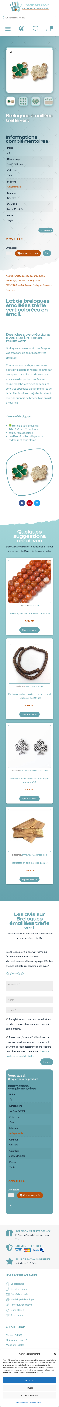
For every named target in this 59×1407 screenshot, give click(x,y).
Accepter (29, 1380)
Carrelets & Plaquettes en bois (34, 855)
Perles (40, 686)
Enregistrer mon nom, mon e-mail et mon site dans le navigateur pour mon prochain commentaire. (29, 1024)
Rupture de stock (29, 879)
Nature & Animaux (22, 285)
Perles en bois (31, 686)
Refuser (29, 1387)
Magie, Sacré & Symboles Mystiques (34, 771)
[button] (55, 1353)
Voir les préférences (30, 1395)
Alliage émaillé (14, 186)
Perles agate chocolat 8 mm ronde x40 (29, 613)
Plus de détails (46, 230)
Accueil (9, 275)
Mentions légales (22, 1402)
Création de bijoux (23, 275)
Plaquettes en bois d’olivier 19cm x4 (30, 862)
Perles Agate (34, 606)
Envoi (46, 1062)
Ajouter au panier (29, 253)
